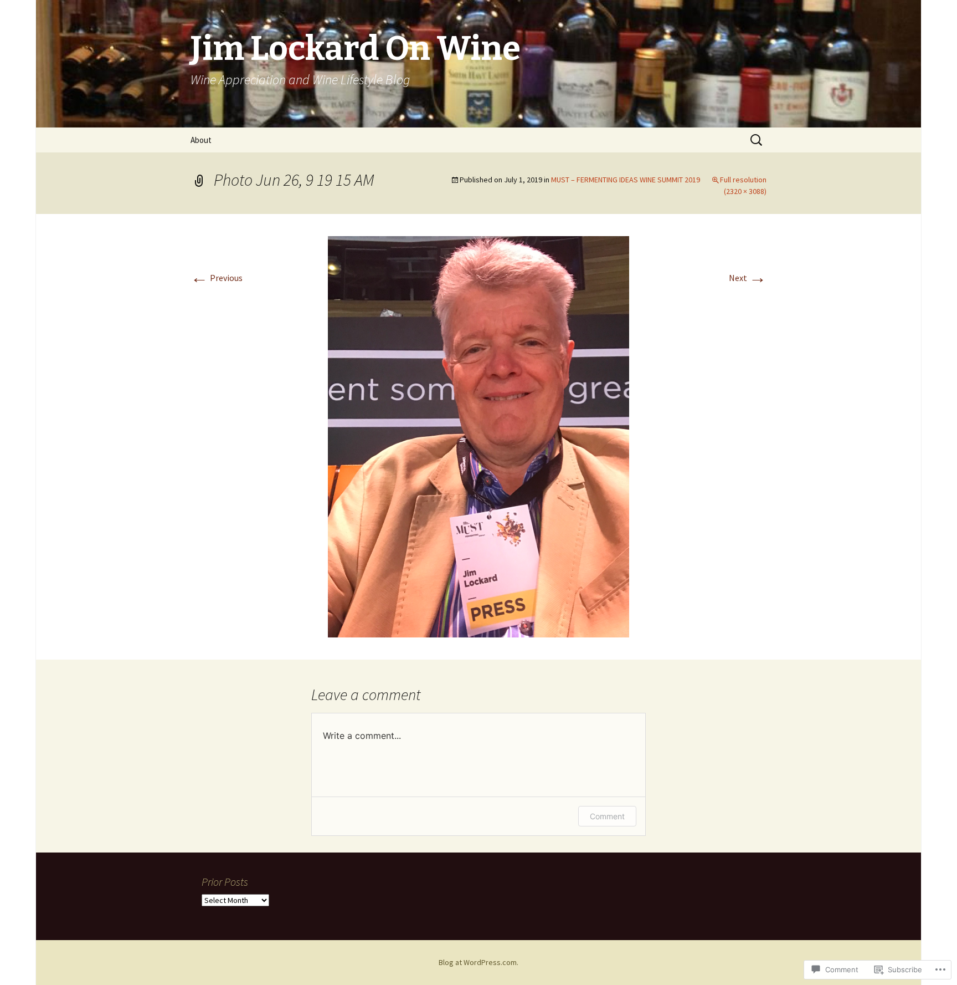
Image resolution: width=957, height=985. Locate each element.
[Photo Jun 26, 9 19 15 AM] (478, 435)
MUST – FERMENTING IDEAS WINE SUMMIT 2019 (625, 180)
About (201, 140)
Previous (217, 277)
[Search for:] (757, 140)
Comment (607, 816)
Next (747, 277)
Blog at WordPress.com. (478, 962)
